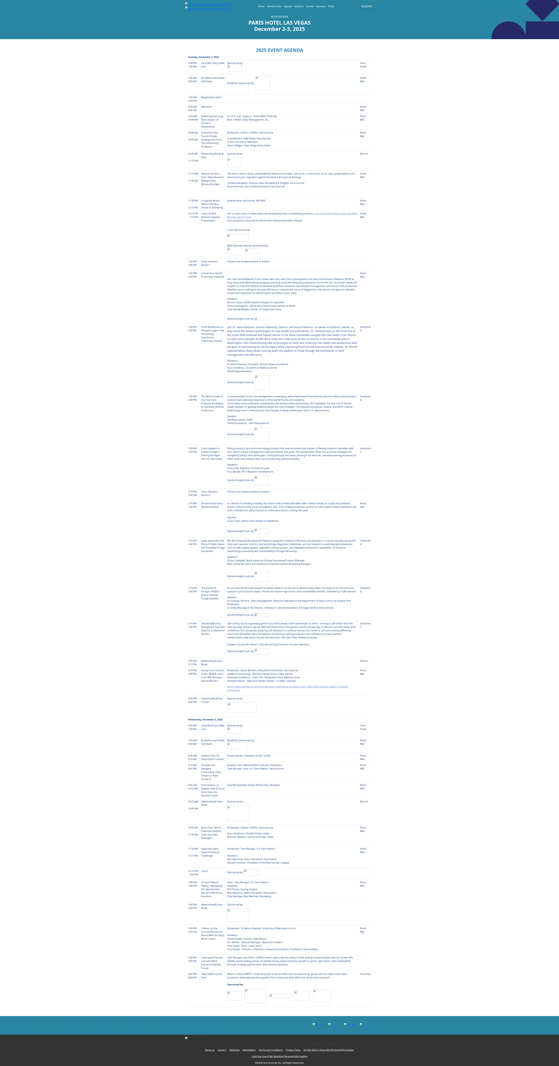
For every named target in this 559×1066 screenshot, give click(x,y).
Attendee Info (274, 6)
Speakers (299, 6)
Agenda (288, 6)
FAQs (331, 6)
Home (261, 6)
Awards (310, 6)
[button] (366, 6)
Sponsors (321, 6)
